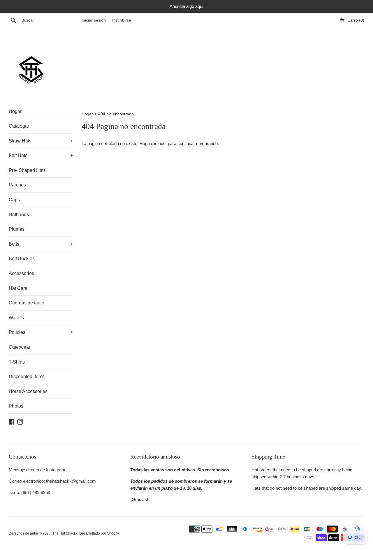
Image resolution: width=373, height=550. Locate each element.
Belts (41, 243)
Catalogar (19, 126)
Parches (17, 184)
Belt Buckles (22, 258)
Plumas (16, 229)
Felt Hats (41, 155)
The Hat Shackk (65, 533)
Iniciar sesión (94, 20)
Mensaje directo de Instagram (37, 469)
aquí (163, 143)
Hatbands (19, 214)
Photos (16, 405)
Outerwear (19, 347)
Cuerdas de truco (26, 302)
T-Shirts (17, 361)
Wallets (16, 317)
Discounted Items (27, 376)
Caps (14, 199)
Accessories (21, 273)
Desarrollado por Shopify (99, 533)
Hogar (15, 111)
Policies (41, 332)
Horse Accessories (28, 391)
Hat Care (18, 288)
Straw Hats (41, 140)
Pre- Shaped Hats (27, 170)
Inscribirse (121, 20)
